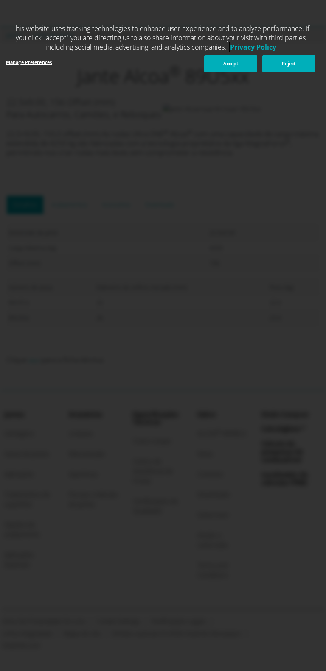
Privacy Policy (253, 47)
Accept (230, 63)
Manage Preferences (29, 62)
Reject (288, 63)
